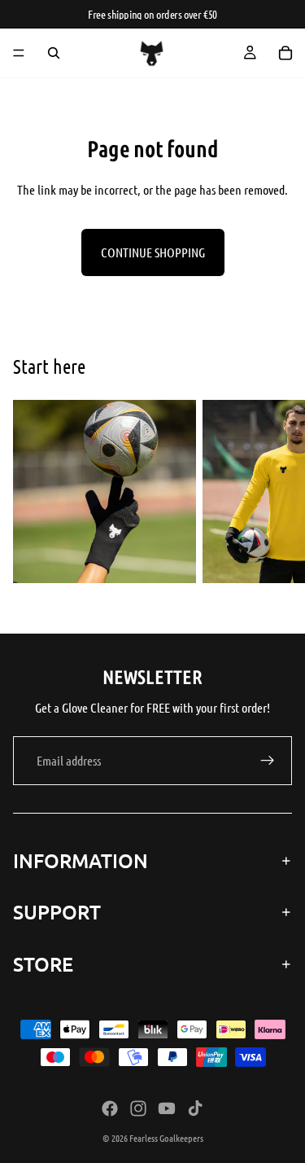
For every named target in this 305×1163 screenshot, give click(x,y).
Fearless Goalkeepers (166, 1137)
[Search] (54, 53)
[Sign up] (268, 761)
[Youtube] (166, 1108)
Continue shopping (153, 252)
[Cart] (285, 53)
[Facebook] (110, 1108)
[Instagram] (138, 1108)
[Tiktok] (195, 1108)
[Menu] (18, 53)
